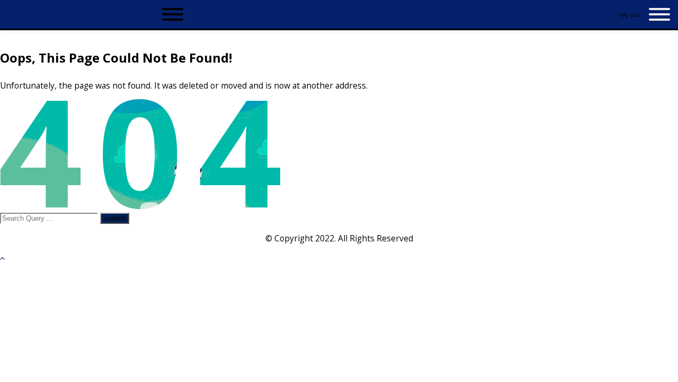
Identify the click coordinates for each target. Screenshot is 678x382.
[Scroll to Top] (2, 258)
